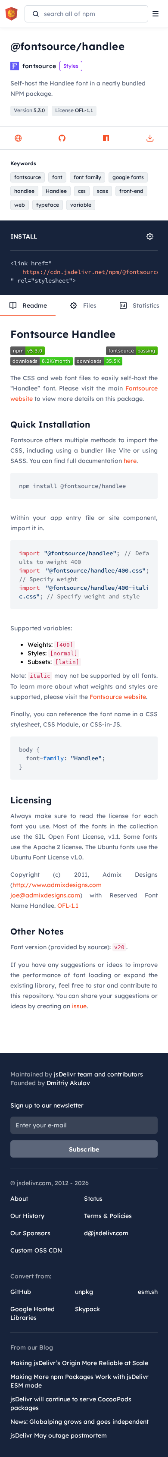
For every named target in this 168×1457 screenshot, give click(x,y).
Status (93, 1198)
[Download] (150, 138)
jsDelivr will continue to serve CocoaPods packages (70, 1403)
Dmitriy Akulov (68, 1083)
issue (79, 1006)
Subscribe (84, 1149)
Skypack (87, 1309)
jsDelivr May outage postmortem (58, 1435)
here (130, 461)
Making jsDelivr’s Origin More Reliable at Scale (79, 1363)
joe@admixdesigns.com (45, 895)
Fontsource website (118, 697)
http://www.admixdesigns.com (57, 885)
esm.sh (148, 1292)
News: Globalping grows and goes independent (79, 1422)
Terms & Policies (108, 1216)
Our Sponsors (30, 1233)
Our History (27, 1216)
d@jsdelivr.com (106, 1233)
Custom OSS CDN (36, 1250)
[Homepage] (18, 138)
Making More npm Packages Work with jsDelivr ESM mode (79, 1381)
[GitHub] (62, 138)
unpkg (84, 1292)
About (19, 1198)
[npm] (106, 138)
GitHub (20, 1292)
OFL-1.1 (67, 905)
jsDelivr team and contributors (98, 1074)
